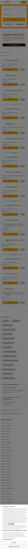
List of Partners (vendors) (7, 539)
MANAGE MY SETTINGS (14, 546)
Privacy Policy (11, 523)
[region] (14, 527)
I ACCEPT (14, 542)
